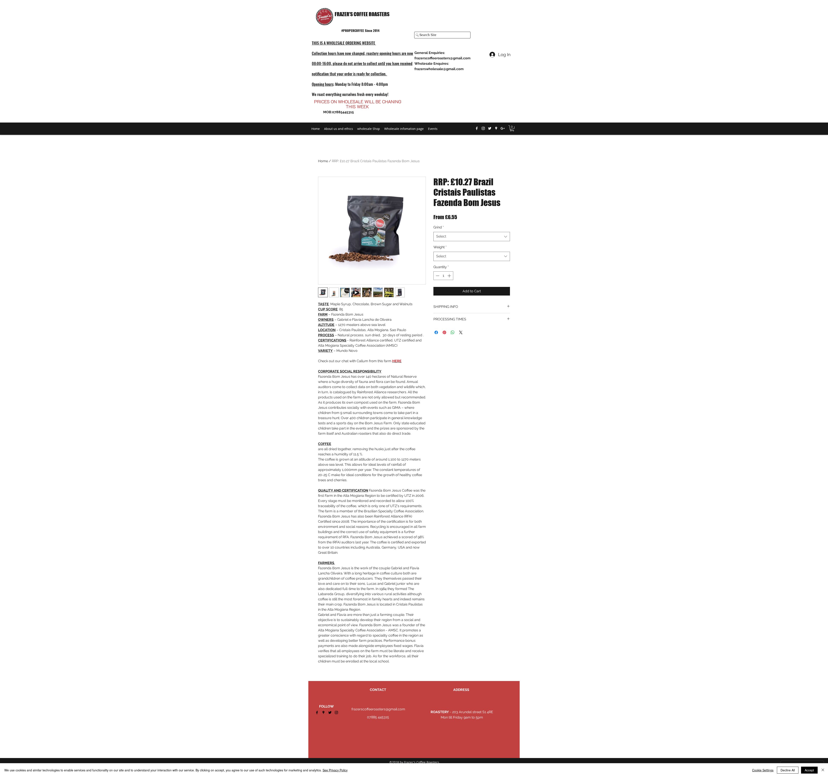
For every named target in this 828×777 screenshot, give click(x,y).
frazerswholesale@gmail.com (439, 69)
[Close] (822, 770)
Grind (438, 227)
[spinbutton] (443, 276)
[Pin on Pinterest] (444, 332)
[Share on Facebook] (436, 332)
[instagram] (483, 128)
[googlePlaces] (496, 128)
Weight (440, 247)
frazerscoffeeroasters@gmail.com (442, 58)
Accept (809, 770)
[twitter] (490, 128)
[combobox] (471, 236)
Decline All (788, 770)
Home (323, 161)
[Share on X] (460, 332)
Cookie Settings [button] (762, 770)
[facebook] (477, 128)
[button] (512, 128)
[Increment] (450, 276)
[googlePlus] (502, 128)
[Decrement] (437, 276)
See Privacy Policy (335, 770)
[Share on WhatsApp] (452, 332)
